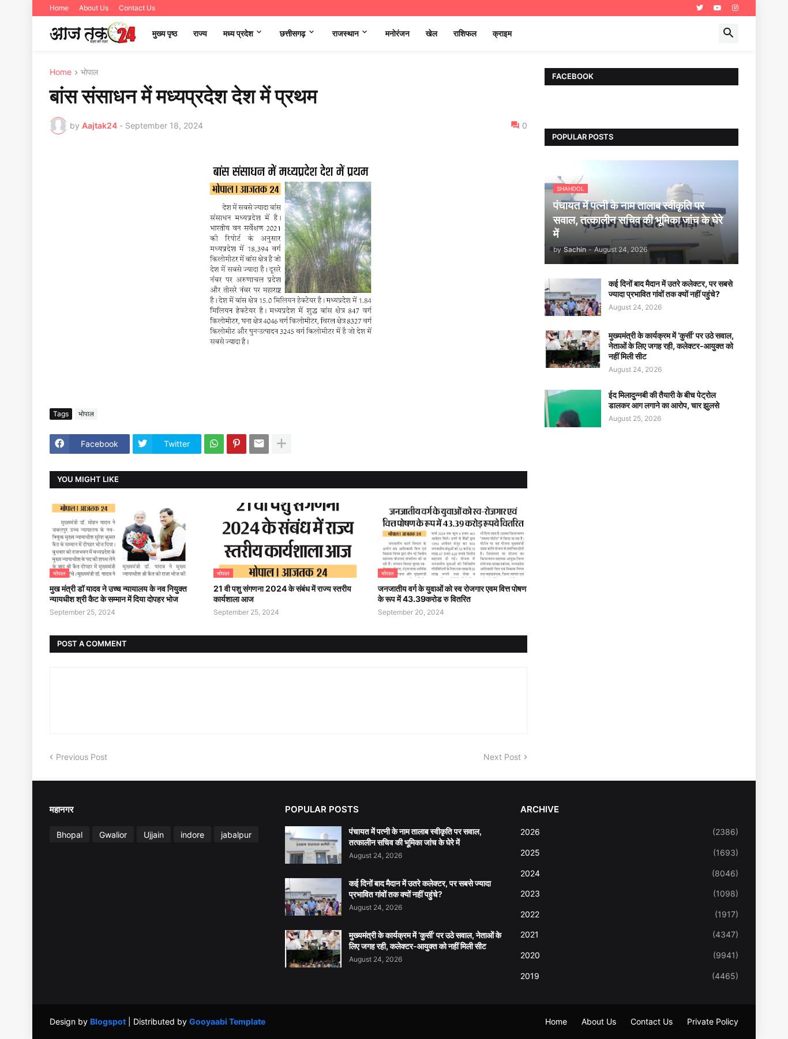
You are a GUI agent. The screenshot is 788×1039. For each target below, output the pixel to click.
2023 (629, 893)
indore (192, 835)
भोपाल (89, 72)
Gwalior (113, 835)
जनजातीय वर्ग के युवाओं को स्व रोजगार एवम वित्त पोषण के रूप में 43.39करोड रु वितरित (452, 594)
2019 (629, 976)
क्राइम (502, 33)
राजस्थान (345, 33)
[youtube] (718, 8)
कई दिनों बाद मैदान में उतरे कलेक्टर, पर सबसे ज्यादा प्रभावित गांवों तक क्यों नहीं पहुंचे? (671, 288)
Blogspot (108, 1021)
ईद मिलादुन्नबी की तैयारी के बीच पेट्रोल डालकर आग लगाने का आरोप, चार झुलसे (664, 400)
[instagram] (735, 8)
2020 (629, 955)
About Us (93, 7)
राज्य (200, 33)
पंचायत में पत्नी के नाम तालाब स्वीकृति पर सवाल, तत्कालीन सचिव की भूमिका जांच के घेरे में (415, 836)
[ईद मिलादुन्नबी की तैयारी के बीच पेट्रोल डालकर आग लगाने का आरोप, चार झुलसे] (573, 408)
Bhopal (69, 835)
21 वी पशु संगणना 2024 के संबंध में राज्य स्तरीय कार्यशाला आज (282, 594)
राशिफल (464, 33)
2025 (629, 852)
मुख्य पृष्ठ (164, 33)
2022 (629, 914)
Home (59, 7)
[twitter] (699, 8)
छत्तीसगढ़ (293, 33)
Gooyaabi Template (227, 1021)
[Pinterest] (236, 444)
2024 (629, 873)
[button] (728, 33)
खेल (431, 33)
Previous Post (81, 757)
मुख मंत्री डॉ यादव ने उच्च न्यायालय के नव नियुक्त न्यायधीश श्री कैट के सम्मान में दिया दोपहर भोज (118, 594)
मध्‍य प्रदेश (238, 33)
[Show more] (281, 444)
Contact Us (137, 7)
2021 (629, 934)
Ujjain (154, 835)
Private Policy (712, 1021)
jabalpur (236, 835)
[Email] (259, 444)
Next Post (502, 757)
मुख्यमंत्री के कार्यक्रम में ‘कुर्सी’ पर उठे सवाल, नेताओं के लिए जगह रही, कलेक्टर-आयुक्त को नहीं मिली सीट (671, 345)
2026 (629, 832)
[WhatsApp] (214, 444)
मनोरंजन (397, 33)
